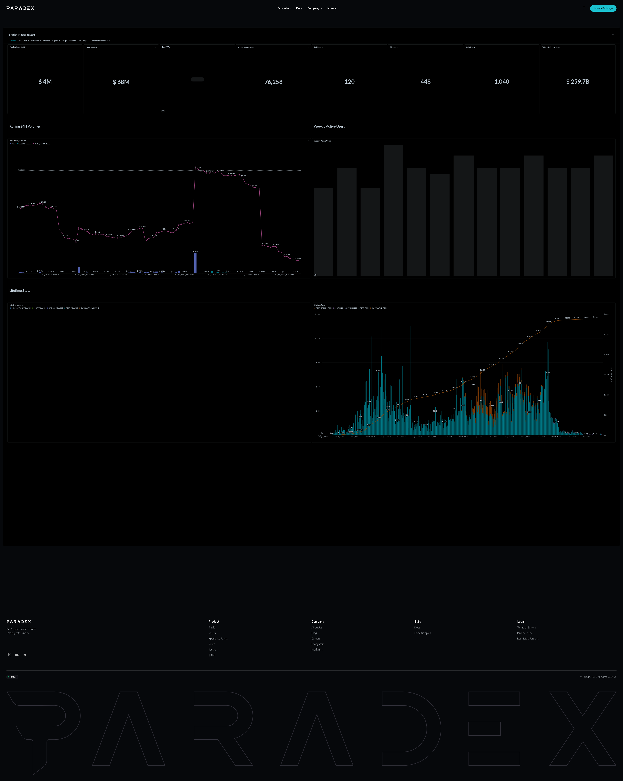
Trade (212, 627)
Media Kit (317, 649)
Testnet (213, 649)
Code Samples (422, 633)
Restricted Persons (528, 638)
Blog (314, 633)
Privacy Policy (524, 633)
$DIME (212, 655)
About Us (317, 627)
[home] (20, 8)
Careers (316, 638)
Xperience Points (218, 638)
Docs (299, 8)
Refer (212, 644)
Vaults (212, 633)
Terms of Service (526, 627)
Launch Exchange (603, 8)
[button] (315, 8)
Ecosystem (284, 8)
